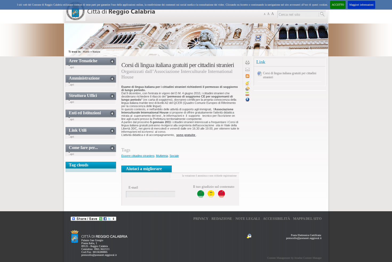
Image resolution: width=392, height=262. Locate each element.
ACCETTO (338, 4)
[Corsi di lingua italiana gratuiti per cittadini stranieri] (247, 95)
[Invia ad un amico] (247, 70)
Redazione (221, 219)
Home (86, 51)
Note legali (247, 219)
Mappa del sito (307, 219)
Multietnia (162, 155)
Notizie (96, 51)
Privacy (200, 219)
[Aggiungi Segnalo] (247, 89)
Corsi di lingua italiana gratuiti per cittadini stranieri (289, 75)
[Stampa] (247, 63)
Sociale (174, 155)
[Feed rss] (247, 77)
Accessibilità (276, 219)
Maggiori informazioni (361, 4)
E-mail (133, 187)
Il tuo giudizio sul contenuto (213, 187)
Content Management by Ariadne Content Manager (294, 257)
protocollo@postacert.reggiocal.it (99, 254)
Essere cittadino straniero (137, 155)
